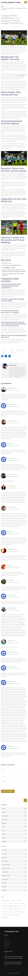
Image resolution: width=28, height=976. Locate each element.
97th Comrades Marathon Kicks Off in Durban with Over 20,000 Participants (13, 963)
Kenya (24, 906)
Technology (4, 819)
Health (3, 837)
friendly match (20, 350)
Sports (3, 808)
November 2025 (5, 868)
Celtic (20, 909)
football (19, 900)
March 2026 (4, 861)
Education (4, 841)
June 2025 (4, 886)
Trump (11, 911)
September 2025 (6, 875)
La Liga (10, 903)
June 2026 (4, 850)
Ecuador (10, 914)
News (3, 830)
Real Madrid (22, 903)
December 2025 (5, 864)
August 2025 (5, 879)
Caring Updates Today (10, 2)
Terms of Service (8, 942)
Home (2, 6)
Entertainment (5, 816)
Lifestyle (4, 834)
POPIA (6, 948)
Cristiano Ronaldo (17, 906)
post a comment (8, 791)
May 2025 (4, 890)
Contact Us (7, 946)
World (3, 826)
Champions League (6, 906)
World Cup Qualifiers (19, 911)
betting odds (5, 917)
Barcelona (16, 914)
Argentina (4, 914)
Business (4, 823)
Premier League (5, 900)
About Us (6, 939)
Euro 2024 (4, 903)
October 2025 (5, 872)
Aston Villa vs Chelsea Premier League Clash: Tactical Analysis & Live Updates (14, 957)
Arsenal (16, 903)
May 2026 (4, 853)
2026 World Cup (13, 352)
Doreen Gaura (18, 26)
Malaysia (4, 352)
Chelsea (13, 900)
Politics (3, 812)
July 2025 (4, 883)
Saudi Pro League (13, 909)
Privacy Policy (7, 944)
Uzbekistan (11, 350)
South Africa (5, 911)
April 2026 (4, 857)
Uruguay (4, 350)
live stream (4, 909)
